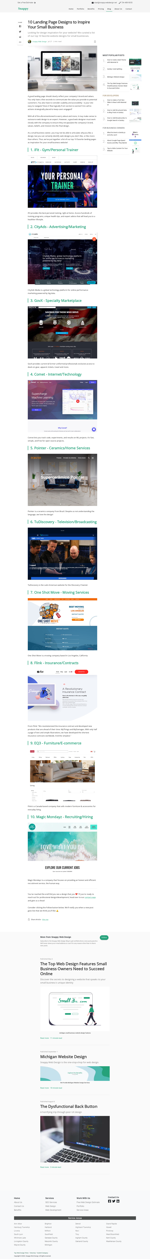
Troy (77, 1234)
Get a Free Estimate (25, 3)
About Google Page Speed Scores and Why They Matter (117, 142)
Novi (77, 1231)
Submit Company (42, 1253)
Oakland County (81, 1241)
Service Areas (83, 1210)
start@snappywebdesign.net (105, 3)
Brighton (48, 1224)
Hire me (45, 919)
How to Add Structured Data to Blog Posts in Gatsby (117, 111)
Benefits (17, 1210)
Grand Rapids (111, 1224)
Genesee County (51, 1238)
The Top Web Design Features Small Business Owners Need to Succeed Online (117, 86)
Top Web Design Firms (21, 1253)
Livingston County (21, 1241)
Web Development (53, 1210)
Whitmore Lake (20, 1238)
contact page (90, 897)
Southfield (49, 1234)
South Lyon (18, 1234)
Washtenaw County (114, 1241)
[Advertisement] (125, 36)
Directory (33, 1253)
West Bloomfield (112, 1234)
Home (17, 1198)
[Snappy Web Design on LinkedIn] (118, 1201)
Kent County (111, 1238)
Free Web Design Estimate (88, 1202)
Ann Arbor (18, 1224)
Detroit (78, 1224)
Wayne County (19, 1245)
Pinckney (109, 1231)
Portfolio (80, 1206)
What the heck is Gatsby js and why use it (116, 134)
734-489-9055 (126, 3)
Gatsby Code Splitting (114, 69)
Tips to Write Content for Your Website (117, 149)
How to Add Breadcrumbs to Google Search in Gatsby (117, 119)
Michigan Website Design (115, 77)
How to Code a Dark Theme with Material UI (116, 61)
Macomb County (51, 1241)
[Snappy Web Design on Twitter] (113, 1201)
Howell (109, 1227)
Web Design (50, 1206)
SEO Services (51, 1202)
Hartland (48, 1227)
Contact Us (19, 1206)
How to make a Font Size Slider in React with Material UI (116, 102)
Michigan (48, 1245)
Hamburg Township (22, 1227)
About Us (18, 1202)
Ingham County (81, 1238)
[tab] (71, 9)
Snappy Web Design (39, 41)
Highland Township (83, 1227)
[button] (17, 9)
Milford (47, 1231)
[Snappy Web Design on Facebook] (109, 1201)
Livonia (17, 1231)
